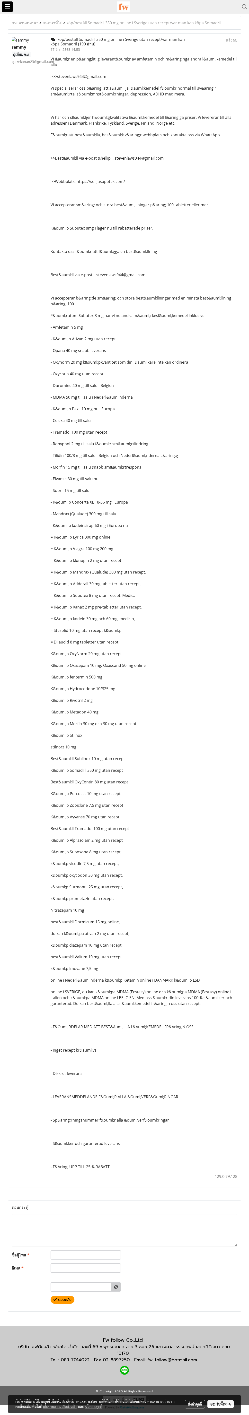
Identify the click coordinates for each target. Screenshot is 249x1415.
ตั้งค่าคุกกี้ (195, 1404)
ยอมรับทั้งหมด (220, 1404)
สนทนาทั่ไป (52, 23)
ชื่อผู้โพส (20, 1255)
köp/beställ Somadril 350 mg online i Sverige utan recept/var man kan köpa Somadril (143, 23)
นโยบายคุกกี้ (93, 1406)
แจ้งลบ (231, 40)
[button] (243, 6)
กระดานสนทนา (25, 23)
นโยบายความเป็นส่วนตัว (60, 1406)
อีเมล (18, 1268)
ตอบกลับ (64, 1299)
